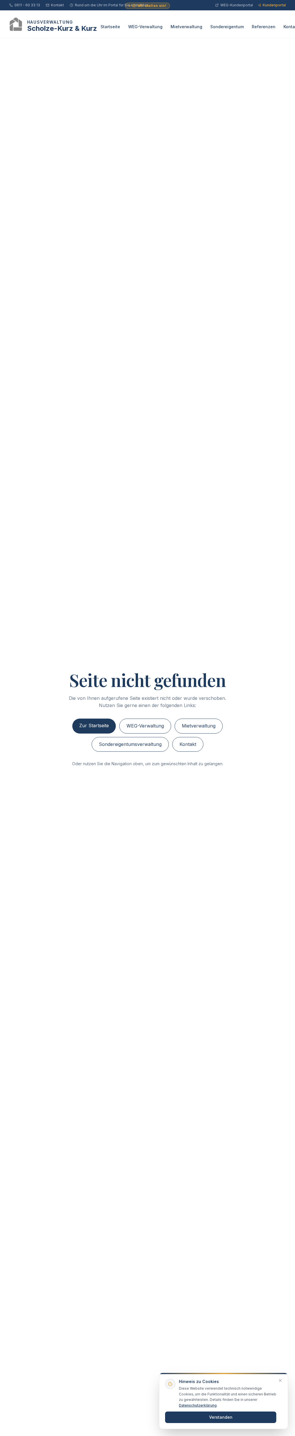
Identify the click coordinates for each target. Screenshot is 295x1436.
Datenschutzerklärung (198, 1405)
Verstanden (220, 1417)
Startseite (110, 26)
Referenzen (263, 26)
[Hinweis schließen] (280, 1380)
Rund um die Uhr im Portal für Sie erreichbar (111, 5)
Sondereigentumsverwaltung (130, 744)
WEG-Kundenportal (236, 5)
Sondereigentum (227, 26)
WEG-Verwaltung (145, 26)
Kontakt (57, 5)
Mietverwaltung (186, 26)
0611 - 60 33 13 (27, 5)
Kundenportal (274, 5)
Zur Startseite (94, 725)
